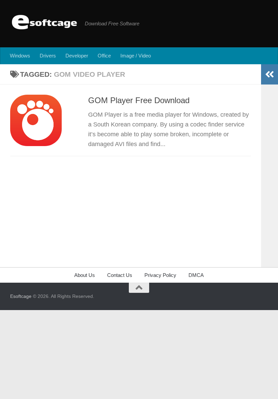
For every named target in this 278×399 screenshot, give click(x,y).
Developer (76, 55)
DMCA (196, 275)
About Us (84, 275)
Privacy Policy (160, 275)
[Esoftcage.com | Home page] (44, 22)
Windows (20, 55)
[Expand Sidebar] (269, 74)
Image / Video (135, 55)
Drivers (48, 55)
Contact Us (119, 275)
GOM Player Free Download (139, 100)
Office (104, 55)
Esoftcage (21, 296)
